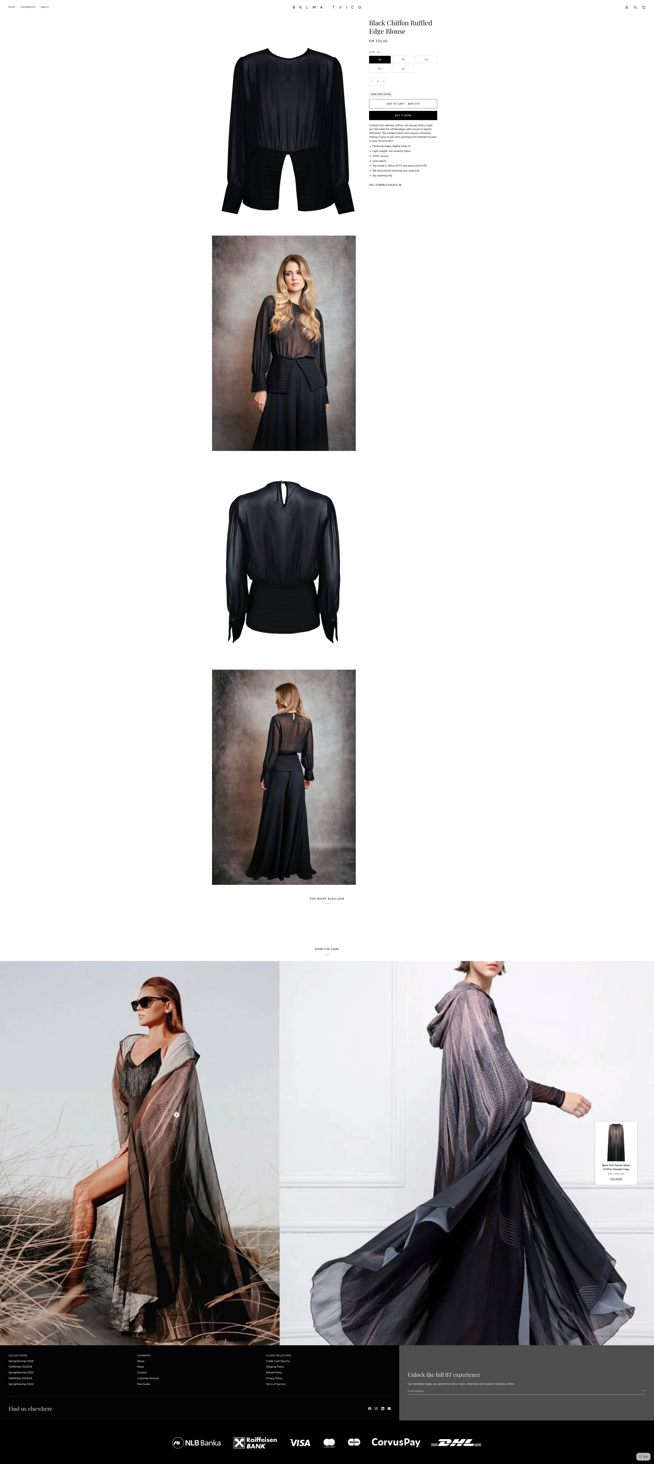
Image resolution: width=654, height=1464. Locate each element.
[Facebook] (369, 1408)
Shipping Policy (275, 1366)
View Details (616, 1178)
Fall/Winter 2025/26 (20, 1366)
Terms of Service (275, 1384)
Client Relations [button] (278, 1355)
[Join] (642, 1390)
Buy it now (403, 115)
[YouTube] (389, 1408)
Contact (142, 1372)
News (140, 1366)
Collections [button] (18, 1355)
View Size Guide (381, 94)
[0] (177, 1115)
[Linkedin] (382, 1408)
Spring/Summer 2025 (21, 1372)
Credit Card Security (278, 1361)
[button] (13, 7)
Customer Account (148, 1378)
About (140, 1361)
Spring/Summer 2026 (21, 1361)
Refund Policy (274, 1372)
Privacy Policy (274, 1378)
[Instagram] (376, 1408)
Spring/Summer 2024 (21, 1384)
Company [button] (144, 1355)
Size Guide (143, 1384)
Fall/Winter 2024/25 (20, 1378)
